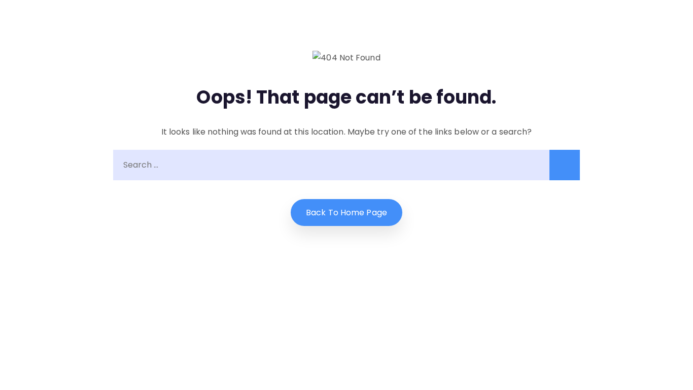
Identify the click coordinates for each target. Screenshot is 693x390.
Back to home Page (346, 212)
